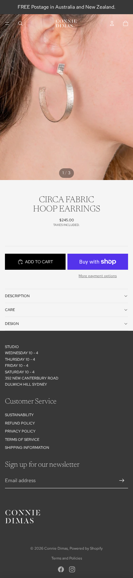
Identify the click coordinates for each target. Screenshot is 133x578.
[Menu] (7, 23)
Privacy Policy (20, 431)
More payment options (98, 275)
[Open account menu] (112, 23)
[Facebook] (61, 569)
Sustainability (19, 414)
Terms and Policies (66, 558)
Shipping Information (27, 447)
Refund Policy (20, 423)
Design (12, 323)
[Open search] (20, 23)
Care (10, 309)
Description (17, 295)
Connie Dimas (56, 548)
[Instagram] (72, 569)
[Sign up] (122, 480)
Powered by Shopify (86, 548)
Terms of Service (22, 439)
